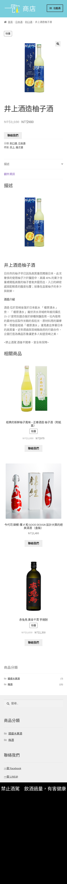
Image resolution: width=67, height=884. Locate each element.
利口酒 (28, 22)
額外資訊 (9, 174)
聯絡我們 (12, 135)
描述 (6, 164)
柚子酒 (19, 147)
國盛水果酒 (14, 678)
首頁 (10, 22)
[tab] (33, 164)
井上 (12, 147)
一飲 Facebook (12, 768)
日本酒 (19, 22)
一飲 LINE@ (11, 776)
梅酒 (10, 684)
